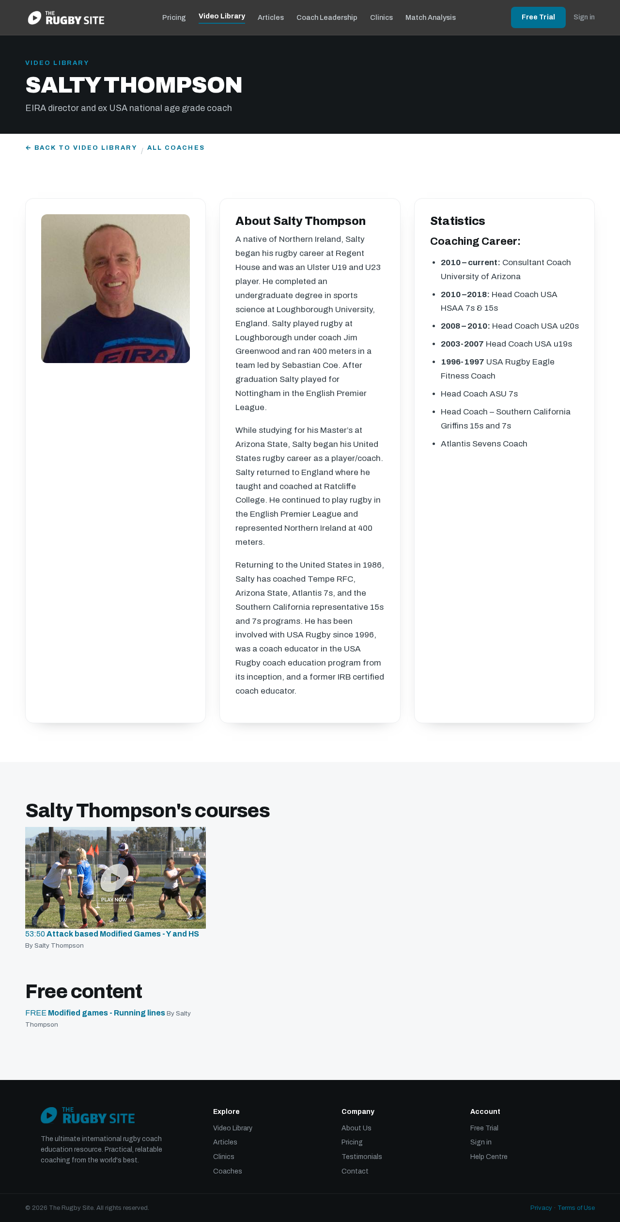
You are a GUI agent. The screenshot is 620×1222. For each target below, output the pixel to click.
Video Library (222, 16)
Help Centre (489, 1156)
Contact (355, 1171)
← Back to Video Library (81, 147)
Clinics (381, 17)
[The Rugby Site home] (66, 17)
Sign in (584, 17)
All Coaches (176, 147)
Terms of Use (576, 1208)
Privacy (541, 1208)
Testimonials (361, 1156)
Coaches (227, 1171)
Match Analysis (430, 17)
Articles (271, 17)
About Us (356, 1128)
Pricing (174, 17)
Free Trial (538, 17)
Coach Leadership (326, 17)
